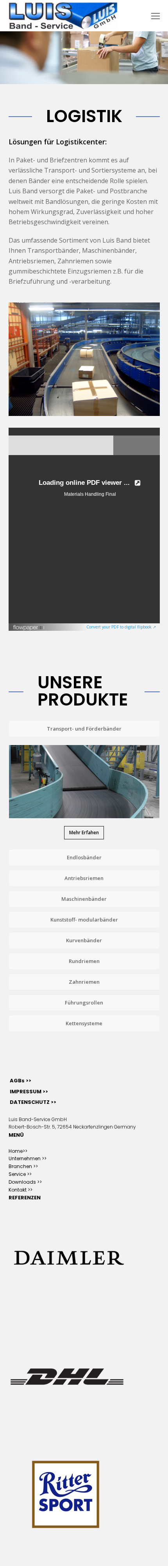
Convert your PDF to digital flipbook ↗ (121, 627)
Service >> (20, 1174)
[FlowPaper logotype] (29, 628)
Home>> (18, 1151)
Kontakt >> (20, 1189)
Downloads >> (25, 1182)
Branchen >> (23, 1166)
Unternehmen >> (27, 1158)
